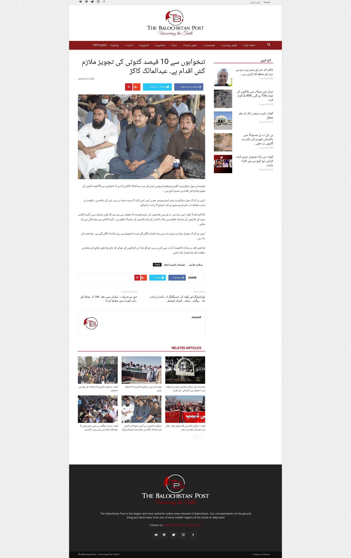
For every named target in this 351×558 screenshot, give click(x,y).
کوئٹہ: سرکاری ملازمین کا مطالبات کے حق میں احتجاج (98, 389)
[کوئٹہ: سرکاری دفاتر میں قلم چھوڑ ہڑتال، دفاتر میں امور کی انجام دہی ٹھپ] (185, 409)
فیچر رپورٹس (230, 45)
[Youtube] (80, 2)
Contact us (257, 554)
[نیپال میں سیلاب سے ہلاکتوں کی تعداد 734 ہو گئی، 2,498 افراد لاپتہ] (223, 99)
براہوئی (252, 2)
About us (266, 554)
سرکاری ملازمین (196, 264)
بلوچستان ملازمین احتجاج (174, 264)
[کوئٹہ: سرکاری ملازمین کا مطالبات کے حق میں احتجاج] (98, 370)
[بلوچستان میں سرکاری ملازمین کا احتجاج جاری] (141, 370)
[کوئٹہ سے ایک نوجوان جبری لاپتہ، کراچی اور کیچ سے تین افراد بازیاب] (223, 164)
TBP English (100, 45)
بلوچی (258, 2)
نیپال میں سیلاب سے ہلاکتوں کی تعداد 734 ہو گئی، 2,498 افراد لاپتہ (255, 96)
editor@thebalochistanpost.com (182, 525)
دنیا (175, 45)
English (267, 2)
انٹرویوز (145, 45)
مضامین (161, 45)
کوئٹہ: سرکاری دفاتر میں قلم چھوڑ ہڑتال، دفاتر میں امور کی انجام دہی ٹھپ (185, 428)
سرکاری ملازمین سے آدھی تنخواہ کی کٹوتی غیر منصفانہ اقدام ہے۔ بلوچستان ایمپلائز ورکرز (141, 428)
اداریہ (130, 45)
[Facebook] (104, 2)
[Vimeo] (86, 2)
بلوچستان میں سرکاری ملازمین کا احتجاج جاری (143, 389)
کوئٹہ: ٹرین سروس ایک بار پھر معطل (256, 115)
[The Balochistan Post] (175, 23)
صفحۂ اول (250, 45)
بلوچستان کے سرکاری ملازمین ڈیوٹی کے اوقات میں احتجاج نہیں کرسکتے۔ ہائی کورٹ (185, 389)
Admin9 (196, 317)
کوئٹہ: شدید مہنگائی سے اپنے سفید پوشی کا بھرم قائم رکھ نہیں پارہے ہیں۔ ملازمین (99, 428)
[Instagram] (98, 2)
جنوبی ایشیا (191, 45)
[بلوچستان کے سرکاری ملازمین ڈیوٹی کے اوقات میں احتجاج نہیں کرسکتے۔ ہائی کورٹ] (185, 370)
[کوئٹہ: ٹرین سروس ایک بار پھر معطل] (223, 120)
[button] (268, 45)
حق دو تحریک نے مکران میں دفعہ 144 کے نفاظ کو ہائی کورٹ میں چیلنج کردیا (109, 298)
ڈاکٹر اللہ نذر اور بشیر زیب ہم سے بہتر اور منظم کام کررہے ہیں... (254, 72)
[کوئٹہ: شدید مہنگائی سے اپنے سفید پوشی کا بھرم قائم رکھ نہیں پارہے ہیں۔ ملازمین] (98, 409)
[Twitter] (92, 2)
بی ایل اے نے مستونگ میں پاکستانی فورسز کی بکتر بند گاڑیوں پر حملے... (257, 139)
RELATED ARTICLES (186, 348)
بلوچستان (210, 45)
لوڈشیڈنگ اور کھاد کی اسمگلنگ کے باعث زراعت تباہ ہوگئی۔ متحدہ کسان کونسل (177, 298)
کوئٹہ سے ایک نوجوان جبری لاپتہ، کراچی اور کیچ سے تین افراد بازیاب (254, 161)
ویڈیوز (115, 45)
